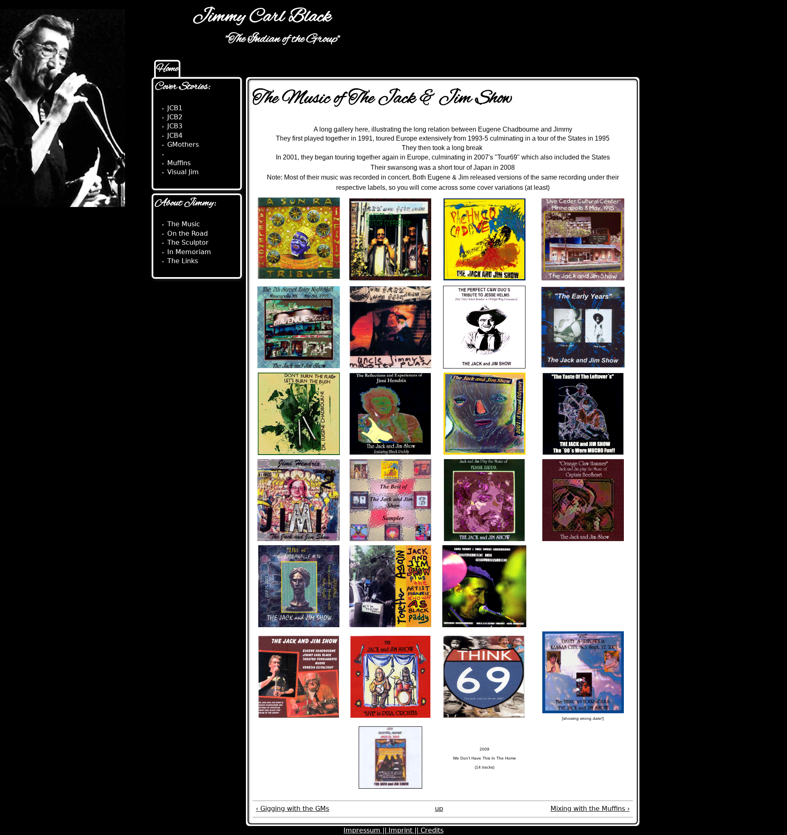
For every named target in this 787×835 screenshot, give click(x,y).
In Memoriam (189, 252)
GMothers (183, 144)
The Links (182, 261)
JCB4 (174, 135)
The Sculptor (188, 242)
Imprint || (405, 830)
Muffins (179, 163)
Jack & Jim (183, 154)
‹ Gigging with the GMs (292, 808)
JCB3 (174, 126)
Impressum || (366, 830)
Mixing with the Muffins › (590, 808)
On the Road (187, 233)
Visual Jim (183, 172)
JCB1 (174, 108)
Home (167, 68)
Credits (432, 830)
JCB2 (174, 117)
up (439, 808)
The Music (183, 224)
